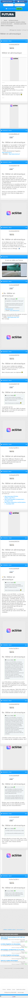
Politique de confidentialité (10, 992)
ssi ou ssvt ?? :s (20, 929)
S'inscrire (21, 1)
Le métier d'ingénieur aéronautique (10, 955)
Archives (9, 989)
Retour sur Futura (7, 1)
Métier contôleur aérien (10, 929)
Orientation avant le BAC (20, 24)
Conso (13, 989)
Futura (4, 989)
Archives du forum (13, 20)
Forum (5, 20)
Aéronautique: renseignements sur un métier (12, 949)
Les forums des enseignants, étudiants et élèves (13, 22)
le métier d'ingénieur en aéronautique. (11, 944)
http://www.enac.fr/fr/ (13, 317)
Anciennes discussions (6, 24)
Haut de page (21, 992)
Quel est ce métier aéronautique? (9, 960)
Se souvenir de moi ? (11, 8)
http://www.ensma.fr (14, 154)
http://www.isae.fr (7, 152)
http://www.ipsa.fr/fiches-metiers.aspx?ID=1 (11, 497)
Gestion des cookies (20, 989)
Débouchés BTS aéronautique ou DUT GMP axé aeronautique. (13, 937)
